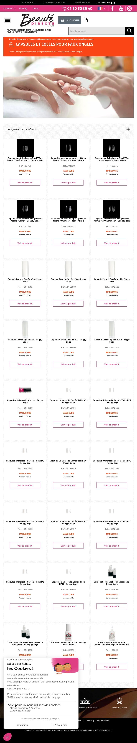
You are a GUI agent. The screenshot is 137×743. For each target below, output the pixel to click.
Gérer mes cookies (102, 720)
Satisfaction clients (119, 707)
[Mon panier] (85, 19)
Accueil (12, 39)
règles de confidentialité (63, 730)
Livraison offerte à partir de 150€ (85, 707)
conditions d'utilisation (86, 730)
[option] (68, 2)
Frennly (88, 720)
